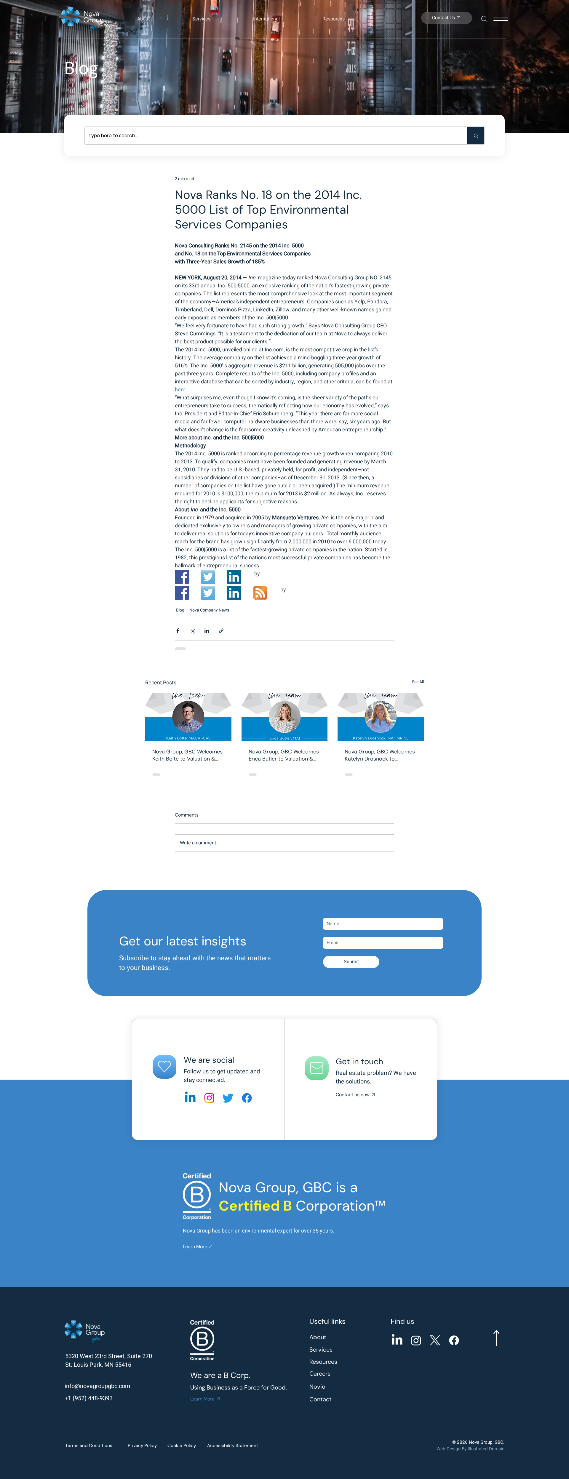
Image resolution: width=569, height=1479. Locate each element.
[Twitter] (227, 1098)
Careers (319, 1373)
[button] (158, 18)
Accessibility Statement (232, 1445)
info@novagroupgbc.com (97, 1386)
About (317, 1337)
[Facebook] (246, 1098)
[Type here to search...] (475, 135)
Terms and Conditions (88, 1445)
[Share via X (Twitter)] (192, 630)
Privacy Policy (142, 1445)
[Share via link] (221, 630)
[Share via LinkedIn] (207, 630)
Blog (180, 610)
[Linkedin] (190, 1098)
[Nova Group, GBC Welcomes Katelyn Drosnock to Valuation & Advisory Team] (381, 717)
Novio (317, 1386)
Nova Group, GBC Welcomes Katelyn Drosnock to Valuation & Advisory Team (380, 755)
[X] (435, 1340)
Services (321, 1349)
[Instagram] (209, 1098)
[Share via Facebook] (177, 630)
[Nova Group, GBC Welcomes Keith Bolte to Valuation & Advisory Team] (188, 717)
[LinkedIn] (397, 1340)
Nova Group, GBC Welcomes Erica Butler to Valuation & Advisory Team (284, 755)
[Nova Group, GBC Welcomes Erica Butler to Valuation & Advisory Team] (285, 717)
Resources (323, 1362)
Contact (320, 1399)
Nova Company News (209, 610)
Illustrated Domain (486, 1449)
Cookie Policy (181, 1445)
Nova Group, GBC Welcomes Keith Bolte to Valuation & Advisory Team (187, 755)
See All (418, 682)
